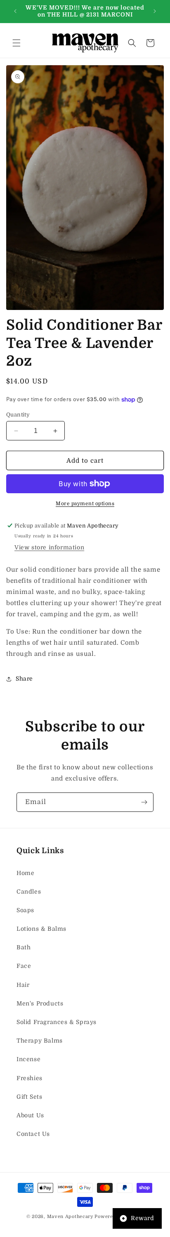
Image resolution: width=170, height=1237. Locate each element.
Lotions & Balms (41, 928)
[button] (16, 43)
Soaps (25, 910)
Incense (28, 1059)
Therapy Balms (40, 1040)
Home (25, 873)
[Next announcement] (155, 11)
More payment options (85, 503)
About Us (30, 1115)
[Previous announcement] (15, 11)
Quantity (18, 415)
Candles (29, 891)
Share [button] (24, 678)
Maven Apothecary (70, 1216)
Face (24, 966)
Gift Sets (29, 1096)
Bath (24, 947)
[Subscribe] (144, 802)
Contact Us (33, 1134)
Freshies (29, 1078)
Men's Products (40, 1003)
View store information (49, 547)
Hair (23, 985)
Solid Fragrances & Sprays (57, 1022)
